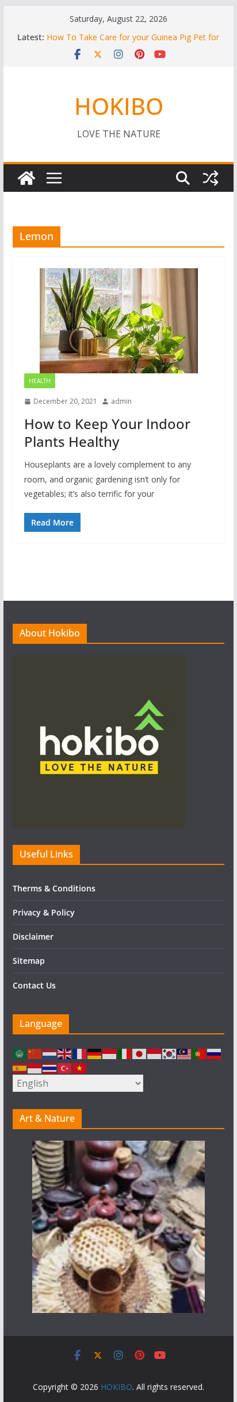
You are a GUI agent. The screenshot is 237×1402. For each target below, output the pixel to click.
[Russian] (214, 1053)
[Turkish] (65, 1067)
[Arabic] (20, 1053)
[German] (94, 1053)
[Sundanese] (35, 1067)
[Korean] (169, 1053)
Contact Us (34, 985)
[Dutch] (50, 1053)
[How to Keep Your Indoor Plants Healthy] (118, 320)
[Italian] (124, 1053)
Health (40, 381)
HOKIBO (118, 106)
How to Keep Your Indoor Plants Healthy (107, 432)
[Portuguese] (199, 1053)
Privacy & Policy (44, 912)
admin (121, 401)
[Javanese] (154, 1053)
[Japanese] (139, 1053)
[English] (65, 1053)
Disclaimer (33, 936)
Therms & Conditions (54, 888)
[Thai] (50, 1067)
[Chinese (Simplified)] (35, 1053)
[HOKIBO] (26, 178)
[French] (79, 1053)
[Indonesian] (109, 1053)
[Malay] (184, 1053)
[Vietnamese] (79, 1067)
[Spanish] (20, 1067)
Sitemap (29, 960)
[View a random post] (210, 178)
